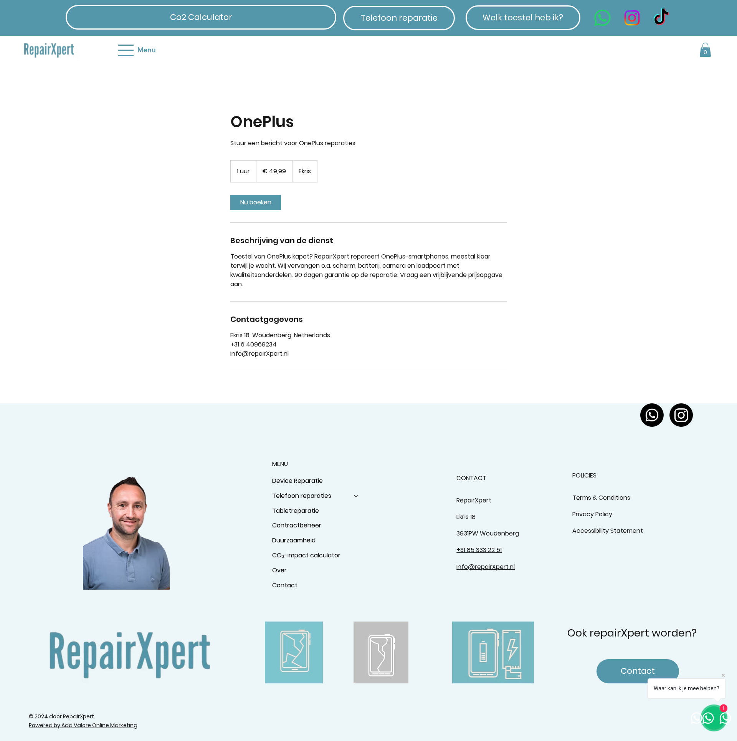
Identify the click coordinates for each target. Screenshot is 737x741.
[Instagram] (632, 18)
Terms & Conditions (601, 497)
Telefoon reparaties (301, 495)
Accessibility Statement (607, 530)
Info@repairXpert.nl (485, 566)
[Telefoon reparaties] (356, 496)
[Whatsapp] (602, 18)
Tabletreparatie (295, 510)
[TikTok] (661, 18)
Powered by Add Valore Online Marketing (83, 725)
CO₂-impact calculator (306, 555)
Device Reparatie (297, 480)
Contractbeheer (296, 525)
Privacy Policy (592, 514)
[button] (705, 50)
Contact (284, 585)
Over (279, 570)
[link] (255, 202)
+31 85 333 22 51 (479, 549)
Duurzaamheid (294, 540)
